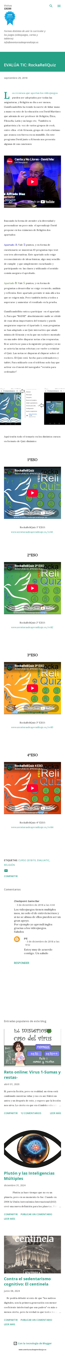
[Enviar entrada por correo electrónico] (6, 871)
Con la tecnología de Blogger (34, 1343)
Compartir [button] (11, 876)
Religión (9, 864)
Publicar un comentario (36, 1214)
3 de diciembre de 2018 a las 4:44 (36, 904)
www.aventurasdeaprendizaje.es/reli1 (32, 531)
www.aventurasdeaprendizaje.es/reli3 (32, 727)
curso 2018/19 (27, 860)
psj (25, 938)
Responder (21, 963)
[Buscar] (51, 6)
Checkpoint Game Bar (26, 901)
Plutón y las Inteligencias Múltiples (29, 1175)
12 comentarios (31, 1113)
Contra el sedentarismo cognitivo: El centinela (27, 1281)
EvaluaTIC (43, 860)
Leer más (55, 1113)
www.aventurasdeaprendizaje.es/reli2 (32, 627)
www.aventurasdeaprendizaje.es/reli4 (32, 827)
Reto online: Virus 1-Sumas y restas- (32, 1074)
